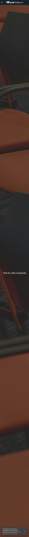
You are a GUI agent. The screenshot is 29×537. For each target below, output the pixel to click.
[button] (2, 2)
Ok (24, 531)
